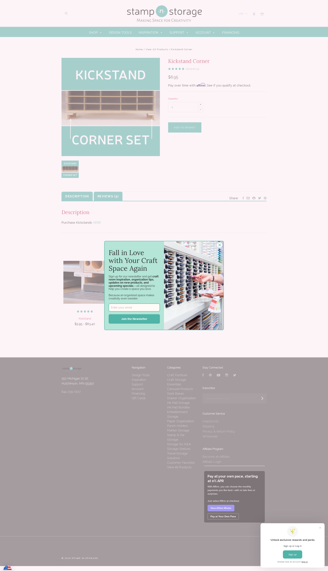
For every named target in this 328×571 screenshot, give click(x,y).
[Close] (220, 245)
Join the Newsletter (134, 319)
